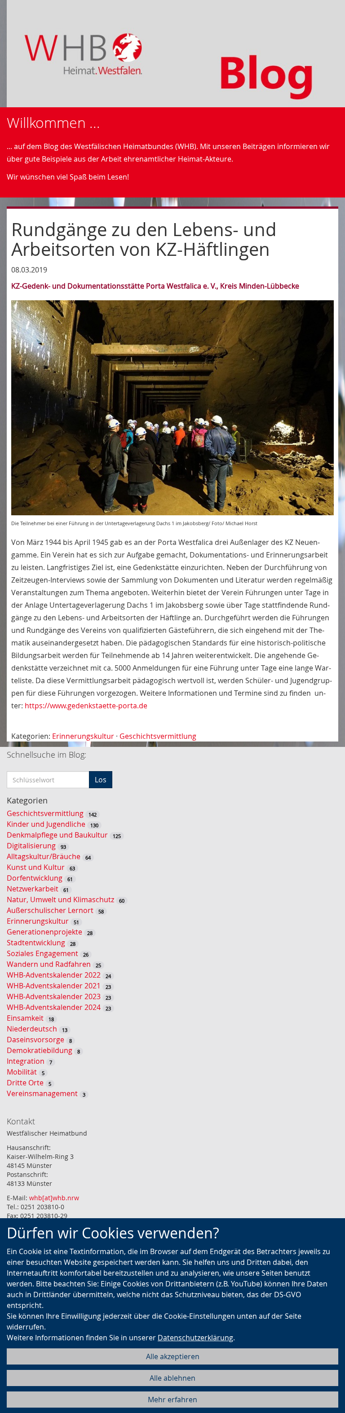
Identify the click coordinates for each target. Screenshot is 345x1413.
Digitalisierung (31, 846)
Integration (25, 1061)
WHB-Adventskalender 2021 (54, 986)
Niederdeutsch (32, 1029)
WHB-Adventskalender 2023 (54, 996)
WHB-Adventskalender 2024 (54, 1007)
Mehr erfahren (172, 1399)
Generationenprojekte (44, 932)
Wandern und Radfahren (49, 964)
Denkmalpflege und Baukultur (57, 835)
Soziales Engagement (42, 953)
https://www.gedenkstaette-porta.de (86, 706)
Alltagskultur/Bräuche (43, 856)
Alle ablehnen (172, 1378)
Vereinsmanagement (42, 1093)
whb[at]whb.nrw (54, 1198)
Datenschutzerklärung (195, 1338)
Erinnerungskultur (83, 736)
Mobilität (22, 1072)
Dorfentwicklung (34, 878)
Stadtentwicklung (36, 943)
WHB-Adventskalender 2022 (54, 975)
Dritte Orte (25, 1083)
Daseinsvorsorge (35, 1039)
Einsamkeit (25, 1018)
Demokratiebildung (39, 1050)
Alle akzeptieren (172, 1356)
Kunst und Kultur (36, 867)
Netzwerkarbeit (32, 889)
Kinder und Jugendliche (46, 824)
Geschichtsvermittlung (157, 736)
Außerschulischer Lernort (50, 910)
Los (100, 780)
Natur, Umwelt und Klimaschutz (60, 899)
